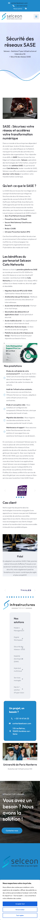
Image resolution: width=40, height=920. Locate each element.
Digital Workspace (18, 638)
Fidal (20, 556)
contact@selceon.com (19, 3)
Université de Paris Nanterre (20, 764)
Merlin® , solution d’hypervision (19, 690)
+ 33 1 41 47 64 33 (22, 718)
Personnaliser (20, 910)
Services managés (17, 679)
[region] (20, 900)
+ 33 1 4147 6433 (21, 6)
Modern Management (19, 629)
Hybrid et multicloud (18, 669)
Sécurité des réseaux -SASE (19, 647)
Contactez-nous (12, 830)
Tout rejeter (20, 915)
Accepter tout (20, 904)
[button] (20, 352)
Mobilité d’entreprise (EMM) (18, 659)
